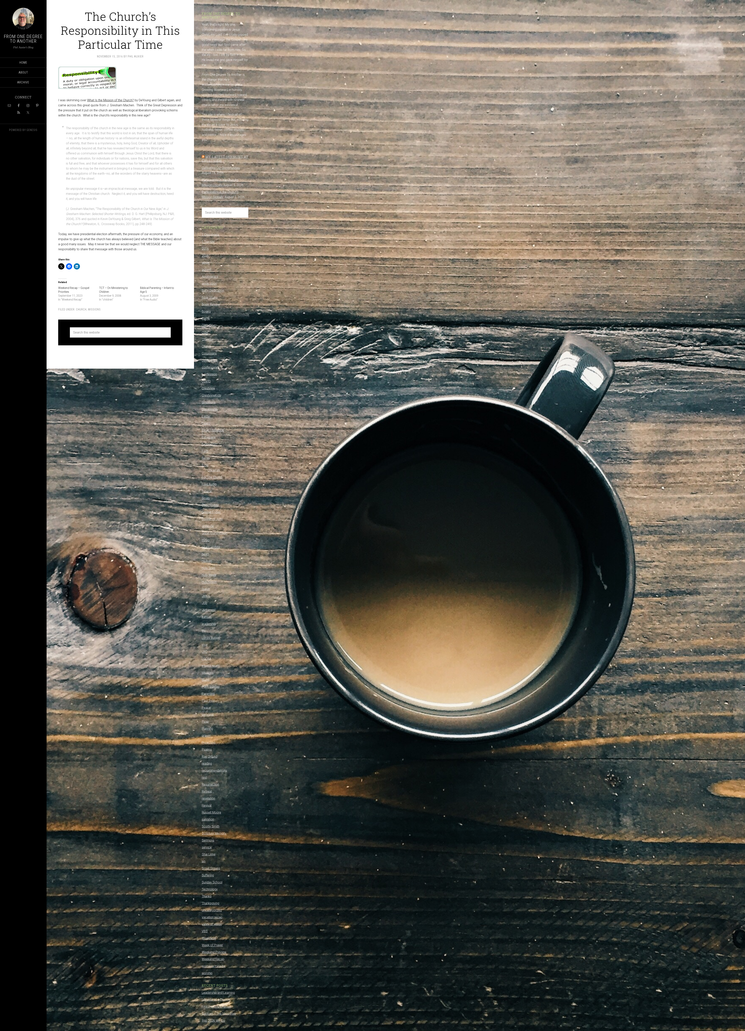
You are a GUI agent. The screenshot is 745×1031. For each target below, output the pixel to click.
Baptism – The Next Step (219, 1013)
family (206, 458)
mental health (211, 666)
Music (206, 680)
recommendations (214, 770)
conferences (210, 367)
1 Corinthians (210, 235)
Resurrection (210, 784)
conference (209, 360)
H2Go (206, 540)
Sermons (208, 840)
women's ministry (213, 966)
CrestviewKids (211, 395)
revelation (208, 798)
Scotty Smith (210, 826)
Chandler (208, 339)
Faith (205, 451)
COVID (206, 381)
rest (204, 777)
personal (208, 715)
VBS (205, 931)
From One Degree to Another (23, 39)
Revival (206, 805)
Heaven (207, 561)
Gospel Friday (211, 512)
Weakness (209, 938)
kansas (206, 617)
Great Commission (214, 533)
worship (207, 973)
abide (205, 262)
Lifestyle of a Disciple (216, 1000)
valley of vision (212, 924)
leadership (209, 624)
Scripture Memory (214, 833)
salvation (208, 819)
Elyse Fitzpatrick (213, 430)
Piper (205, 721)
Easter (206, 416)
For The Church (212, 477)
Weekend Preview (214, 952)
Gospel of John (212, 519)
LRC (204, 652)
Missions (94, 309)
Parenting (208, 694)
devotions (208, 402)
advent (206, 269)
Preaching (208, 742)
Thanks (206, 896)
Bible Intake (210, 297)
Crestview (208, 388)
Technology (210, 889)
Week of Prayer (212, 945)
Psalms (207, 749)
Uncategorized (212, 910)
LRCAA (206, 659)
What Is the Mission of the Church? (110, 100)
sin (203, 861)
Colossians (209, 353)
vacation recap (212, 917)
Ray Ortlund (209, 756)
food (205, 465)
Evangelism (209, 444)
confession (209, 374)
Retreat (207, 791)
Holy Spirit (208, 568)
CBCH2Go (208, 325)
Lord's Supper (211, 638)
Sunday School (212, 882)
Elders (206, 423)
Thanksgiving (210, 903)
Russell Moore (211, 812)
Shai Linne (208, 854)
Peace (206, 708)
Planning (207, 728)
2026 (205, 255)
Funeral (207, 491)
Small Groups (211, 868)
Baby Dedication (213, 290)
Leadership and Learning (218, 993)
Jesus (206, 596)
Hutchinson (209, 582)
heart (205, 554)
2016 (205, 248)
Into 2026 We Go (213, 1020)
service (207, 847)
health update (211, 547)
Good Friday (210, 505)
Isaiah (206, 589)
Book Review (211, 304)
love (205, 645)
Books (206, 311)
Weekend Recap (213, 959)
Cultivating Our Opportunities (221, 168)
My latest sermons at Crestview (225, 158)
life (204, 631)
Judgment (209, 610)
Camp (206, 318)
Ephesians (209, 437)
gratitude (208, 526)
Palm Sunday (211, 687)
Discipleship (210, 409)
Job (204, 603)
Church (81, 309)
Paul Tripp (208, 701)
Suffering (208, 875)
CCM (205, 332)
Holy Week (209, 575)
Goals (206, 498)
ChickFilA (214, 470)
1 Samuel (208, 241)
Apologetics (210, 276)
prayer (206, 735)
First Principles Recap (216, 1006)
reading (207, 763)
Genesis (32, 130)
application (209, 283)
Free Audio (209, 484)
